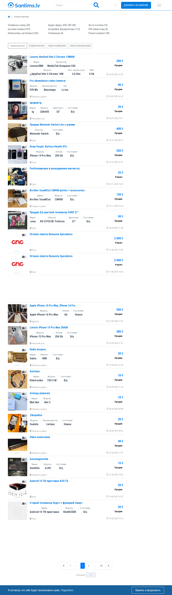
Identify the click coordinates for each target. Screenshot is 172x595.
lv (116, 5)
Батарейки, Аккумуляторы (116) (64, 29)
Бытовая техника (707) (19, 29)
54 (101, 565)
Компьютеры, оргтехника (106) (23, 33)
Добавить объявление (136, 5)
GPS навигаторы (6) (98, 29)
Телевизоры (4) (55, 33)
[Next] (108, 566)
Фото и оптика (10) (98, 25)
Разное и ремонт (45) (99, 33)
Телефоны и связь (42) (19, 25)
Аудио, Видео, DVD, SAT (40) (62, 25)
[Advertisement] (66, 288)
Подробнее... (68, 590)
